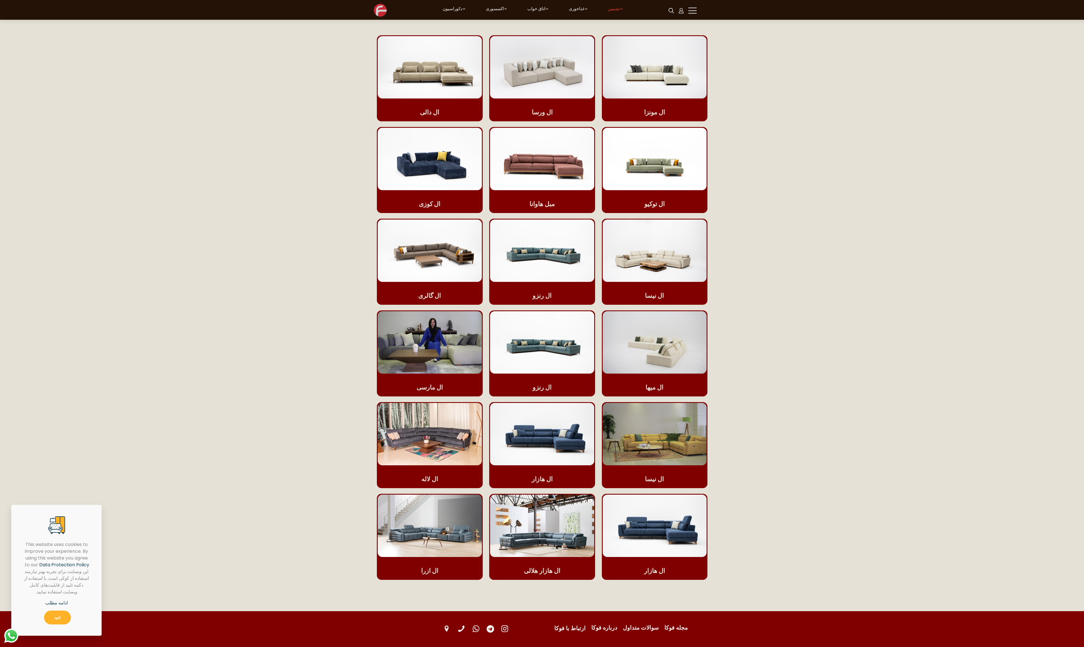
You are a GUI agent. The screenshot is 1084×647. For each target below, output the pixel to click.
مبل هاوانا (542, 203)
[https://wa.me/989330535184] (476, 629)
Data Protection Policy (64, 565)
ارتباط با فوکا (570, 628)
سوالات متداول (641, 627)
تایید (57, 617)
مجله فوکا (676, 627)
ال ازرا (429, 570)
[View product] (611, 44)
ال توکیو (654, 203)
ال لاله (429, 479)
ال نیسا (654, 295)
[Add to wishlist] (611, 56)
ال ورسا (542, 112)
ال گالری (429, 295)
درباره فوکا (604, 627)
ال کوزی (429, 203)
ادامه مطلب (56, 603)
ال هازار (542, 479)
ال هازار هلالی (542, 570)
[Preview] (611, 68)
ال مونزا (654, 112)
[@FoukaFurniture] (490, 629)
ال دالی (429, 112)
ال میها (654, 387)
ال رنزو (542, 295)
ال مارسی (430, 387)
